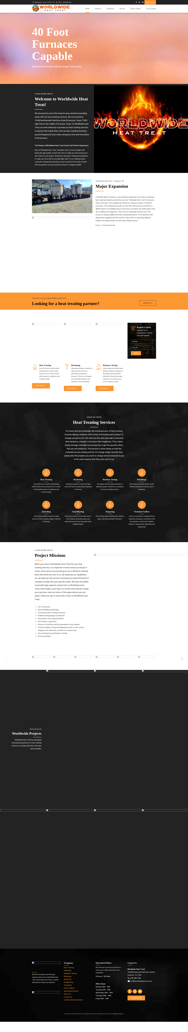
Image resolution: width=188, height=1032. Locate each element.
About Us (67, 994)
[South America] (118, 879)
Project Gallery (136, 8)
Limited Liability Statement (73, 1000)
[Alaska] (118, 739)
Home (87, 8)
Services (122, 8)
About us (98, 8)
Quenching (67, 979)
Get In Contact (151, 8)
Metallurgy (67, 976)
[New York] (70, 879)
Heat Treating (69, 968)
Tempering (67, 985)
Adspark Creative (118, 1014)
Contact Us (68, 997)
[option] (41, 658)
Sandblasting (68, 982)
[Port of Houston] (70, 739)
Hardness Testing (70, 973)
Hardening (67, 970)
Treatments (110, 8)
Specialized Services (71, 991)
